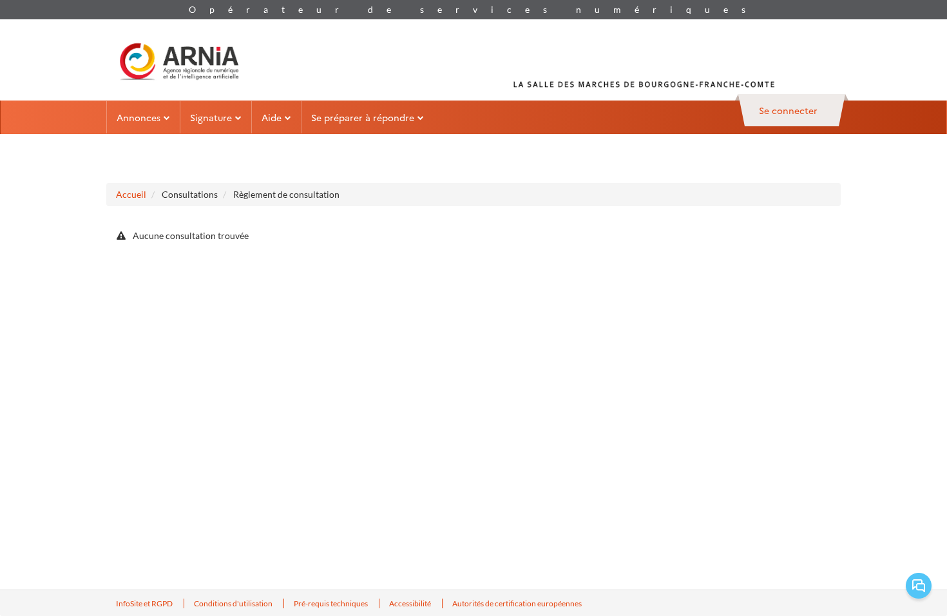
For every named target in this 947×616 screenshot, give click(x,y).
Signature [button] (211, 117)
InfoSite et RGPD (145, 603)
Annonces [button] (138, 117)
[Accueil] (179, 60)
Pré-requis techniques (331, 603)
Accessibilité (410, 603)
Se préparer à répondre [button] (362, 117)
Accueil (131, 194)
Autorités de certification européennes (517, 603)
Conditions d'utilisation (234, 603)
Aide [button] (272, 117)
